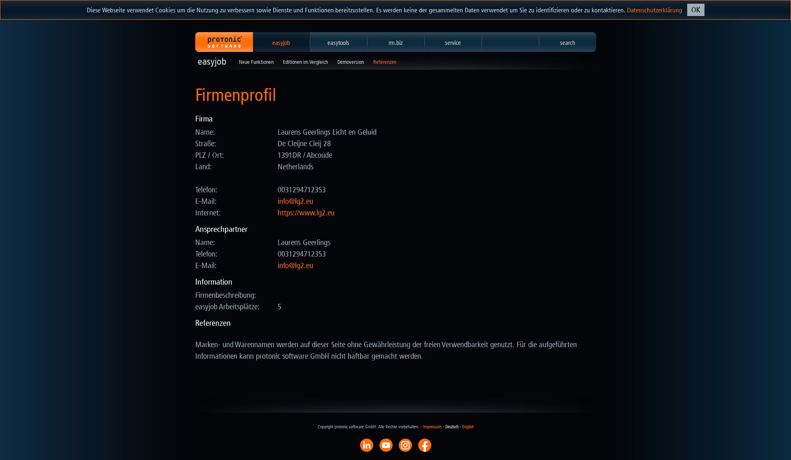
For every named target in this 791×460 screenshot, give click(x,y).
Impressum (432, 427)
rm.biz (395, 43)
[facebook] (424, 444)
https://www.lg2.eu (306, 212)
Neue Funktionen (256, 62)
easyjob (281, 43)
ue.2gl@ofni (295, 201)
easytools (338, 43)
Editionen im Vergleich (305, 62)
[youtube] (386, 444)
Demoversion (350, 62)
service (453, 43)
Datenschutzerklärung (654, 10)
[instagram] (405, 444)
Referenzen (384, 62)
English (468, 427)
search (567, 43)
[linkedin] (366, 444)
